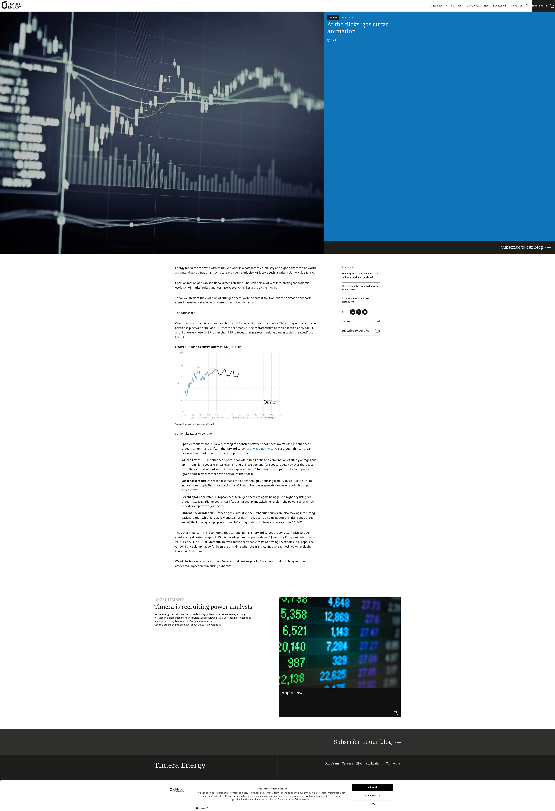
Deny (372, 803)
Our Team (456, 5)
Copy (365, 312)
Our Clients (473, 5)
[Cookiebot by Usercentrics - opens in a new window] (177, 790)
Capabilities (437, 5)
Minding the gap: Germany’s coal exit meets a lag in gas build (360, 275)
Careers (347, 763)
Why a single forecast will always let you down (360, 287)
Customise (370, 795)
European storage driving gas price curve (358, 300)
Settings (200, 808)
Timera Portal (539, 5)
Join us (346, 321)
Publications (499, 5)
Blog (486, 5)
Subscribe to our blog (522, 247)
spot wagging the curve (262, 449)
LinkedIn (352, 312)
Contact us (516, 5)
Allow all (372, 787)
